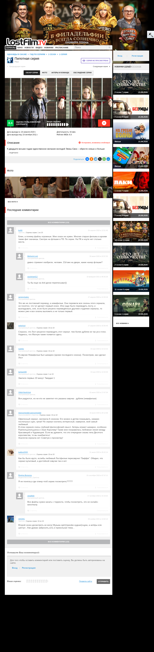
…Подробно (13, 153)
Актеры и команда (60, 72)
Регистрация (28, 568)
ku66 (20, 230)
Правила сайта (85, 581)
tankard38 (22, 372)
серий (127, 67)
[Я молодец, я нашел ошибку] (139, 34)
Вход (14, 568)
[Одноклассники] (91, 159)
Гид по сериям (37, 54)
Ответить (24, 248)
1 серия (63, 54)
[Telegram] (95, 159)
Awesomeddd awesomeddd (29, 413)
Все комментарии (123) (58, 222)
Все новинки (121, 323)
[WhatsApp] (104, 159)
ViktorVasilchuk (24, 392)
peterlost (21, 326)
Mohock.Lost (32, 256)
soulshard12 (32, 277)
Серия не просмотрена (97, 60)
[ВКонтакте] (87, 159)
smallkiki (30, 496)
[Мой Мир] (108, 159)
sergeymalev (23, 297)
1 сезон (52, 54)
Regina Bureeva (25, 475)
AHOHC (21, 519)
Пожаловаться (102, 248)
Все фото (12, 201)
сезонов (136, 67)
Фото (44, 72)
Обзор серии (32, 72)
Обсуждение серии (82, 72)
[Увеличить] (15, 187)
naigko (21, 349)
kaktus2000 (23, 452)
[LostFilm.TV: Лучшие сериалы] (28, 41)
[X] (100, 159)
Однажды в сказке (17, 54)
